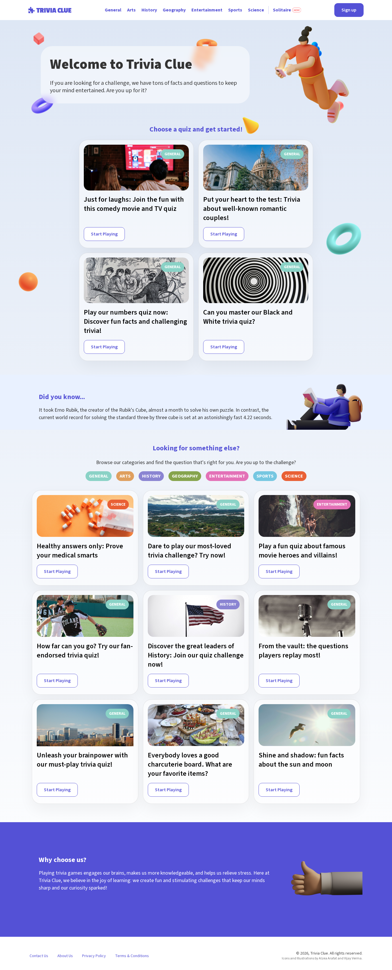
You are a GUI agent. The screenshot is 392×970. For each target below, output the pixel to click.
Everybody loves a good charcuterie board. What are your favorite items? (190, 764)
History (149, 10)
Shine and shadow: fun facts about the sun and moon (301, 760)
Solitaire (282, 10)
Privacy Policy (94, 956)
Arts (131, 10)
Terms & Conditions (132, 956)
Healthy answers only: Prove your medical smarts (80, 551)
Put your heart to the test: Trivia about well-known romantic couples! (251, 209)
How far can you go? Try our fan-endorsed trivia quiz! (85, 651)
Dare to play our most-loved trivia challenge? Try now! (189, 551)
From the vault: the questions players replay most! (303, 651)
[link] (136, 194)
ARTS (125, 476)
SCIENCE (294, 476)
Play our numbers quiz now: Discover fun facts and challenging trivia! (135, 321)
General (113, 10)
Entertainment (206, 10)
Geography (174, 10)
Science (256, 10)
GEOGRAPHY (185, 476)
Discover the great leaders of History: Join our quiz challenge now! (196, 655)
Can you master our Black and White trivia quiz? (248, 317)
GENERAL (98, 476)
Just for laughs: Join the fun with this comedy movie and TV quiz (134, 204)
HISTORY (151, 476)
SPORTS (265, 476)
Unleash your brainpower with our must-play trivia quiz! (82, 760)
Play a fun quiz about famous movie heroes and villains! (302, 551)
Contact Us (39, 956)
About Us (65, 956)
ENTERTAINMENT (227, 476)
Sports (235, 10)
